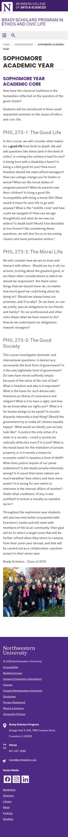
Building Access (12, 673)
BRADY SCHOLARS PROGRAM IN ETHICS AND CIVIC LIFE (32, 22)
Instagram (16, 779)
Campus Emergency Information (22, 679)
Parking (7, 813)
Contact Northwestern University (22, 690)
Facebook (7, 779)
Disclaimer (9, 696)
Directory (8, 795)
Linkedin (25, 779)
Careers (7, 685)
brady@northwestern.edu (22, 760)
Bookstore (9, 790)
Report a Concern (13, 708)
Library (7, 801)
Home (6, 45)
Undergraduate (23, 45)
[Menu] (4, 35)
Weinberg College (31, 5)
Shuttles (8, 819)
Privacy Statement (14, 702)
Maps (6, 807)
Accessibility (10, 667)
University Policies (14, 714)
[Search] (13, 35)
